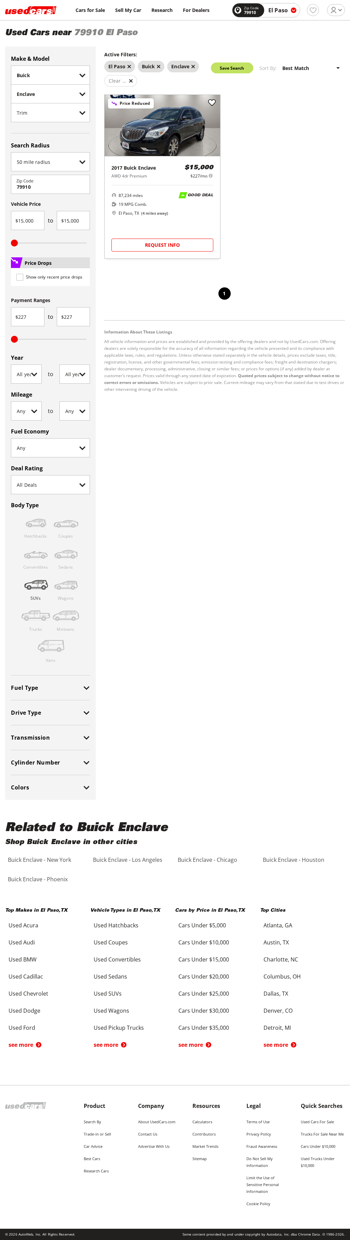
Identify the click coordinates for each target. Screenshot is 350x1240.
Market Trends (205, 1146)
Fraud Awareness (261, 1146)
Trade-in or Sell (97, 1134)
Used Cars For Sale (317, 1121)
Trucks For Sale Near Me (322, 1134)
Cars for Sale (90, 10)
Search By (92, 1121)
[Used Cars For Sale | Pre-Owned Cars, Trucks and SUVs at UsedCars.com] (30, 10)
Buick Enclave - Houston (293, 860)
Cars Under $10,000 (318, 1146)
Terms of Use (258, 1121)
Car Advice (93, 1146)
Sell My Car (128, 10)
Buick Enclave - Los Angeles (127, 860)
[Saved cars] (313, 10)
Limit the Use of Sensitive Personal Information (262, 1184)
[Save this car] (212, 103)
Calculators (202, 1121)
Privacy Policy (258, 1134)
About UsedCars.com (156, 1121)
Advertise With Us (154, 1146)
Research (162, 10)
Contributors (204, 1134)
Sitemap (199, 1158)
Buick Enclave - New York (39, 860)
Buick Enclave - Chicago (207, 860)
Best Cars (92, 1158)
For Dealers (196, 10)
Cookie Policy (258, 1203)
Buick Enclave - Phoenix (38, 879)
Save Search (232, 68)
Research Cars (96, 1170)
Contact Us (147, 1134)
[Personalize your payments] (210, 175)
